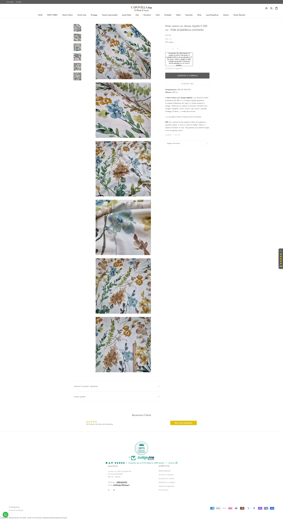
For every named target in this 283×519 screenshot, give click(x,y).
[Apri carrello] (276, 8)
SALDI (40, 15)
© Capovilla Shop (14, 507)
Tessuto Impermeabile (110, 15)
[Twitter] (176, 135)
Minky (199, 15)
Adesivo (226, 15)
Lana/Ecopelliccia (212, 15)
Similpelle (167, 15)
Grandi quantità (79, 396)
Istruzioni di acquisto (166, 474)
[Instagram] (114, 490)
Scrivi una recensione (183, 423)
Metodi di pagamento (166, 486)
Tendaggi (94, 15)
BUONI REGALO (165, 471)
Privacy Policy (163, 490)
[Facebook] (173, 135)
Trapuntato (189, 15)
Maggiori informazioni (173, 143)
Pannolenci (147, 15)
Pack (137, 15)
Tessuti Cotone (67, 15)
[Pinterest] (179, 135)
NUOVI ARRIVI (52, 15)
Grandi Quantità (239, 15)
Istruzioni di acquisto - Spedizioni (86, 386)
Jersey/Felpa (126, 15)
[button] (281, 258)
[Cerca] (271, 8)
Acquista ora (187, 83)
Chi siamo (10, 2)
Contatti (18, 2)
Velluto (178, 15)
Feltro (158, 15)
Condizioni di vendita (166, 478)
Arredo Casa (81, 15)
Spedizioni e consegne (167, 482)
